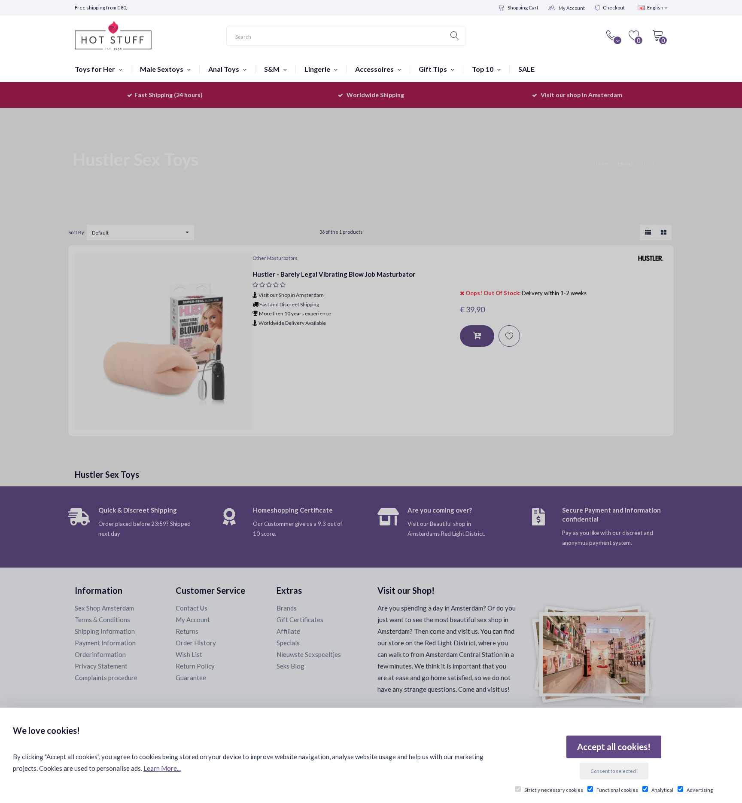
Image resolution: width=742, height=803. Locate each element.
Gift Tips (433, 69)
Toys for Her (95, 69)
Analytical (662, 790)
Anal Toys (224, 69)
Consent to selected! (614, 771)
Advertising (700, 790)
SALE (526, 69)
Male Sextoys (162, 69)
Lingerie (317, 69)
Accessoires (375, 69)
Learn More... (162, 768)
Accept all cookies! (614, 747)
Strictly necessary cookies (553, 790)
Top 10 (483, 69)
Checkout (614, 7)
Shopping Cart (523, 7)
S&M (272, 69)
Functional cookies (617, 790)
